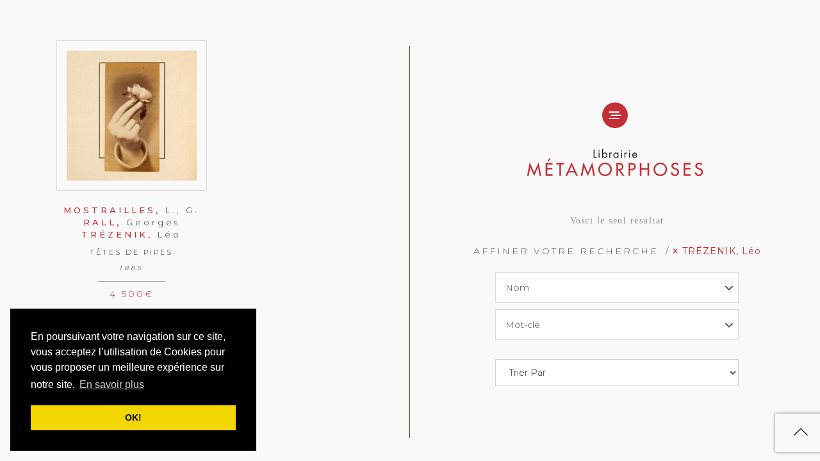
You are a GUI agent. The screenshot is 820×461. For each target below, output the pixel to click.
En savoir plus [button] (111, 384)
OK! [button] (133, 417)
